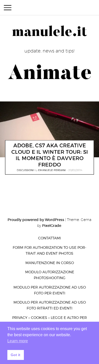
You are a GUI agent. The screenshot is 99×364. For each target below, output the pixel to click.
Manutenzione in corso (49, 263)
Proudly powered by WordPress (36, 219)
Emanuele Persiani (52, 170)
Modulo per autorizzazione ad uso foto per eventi (49, 290)
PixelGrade (51, 225)
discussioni (25, 170)
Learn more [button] (17, 341)
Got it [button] (15, 355)
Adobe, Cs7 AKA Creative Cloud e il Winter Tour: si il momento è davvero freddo (49, 155)
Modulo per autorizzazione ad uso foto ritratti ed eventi (49, 305)
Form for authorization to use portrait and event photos (49, 250)
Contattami (49, 238)
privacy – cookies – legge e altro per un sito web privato (49, 320)
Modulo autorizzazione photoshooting (49, 275)
